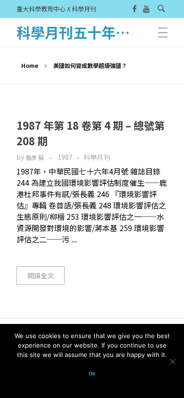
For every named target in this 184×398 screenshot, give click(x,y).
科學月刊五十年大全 (80, 32)
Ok (92, 374)
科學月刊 (97, 157)
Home (29, 65)
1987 (65, 157)
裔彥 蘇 (35, 157)
